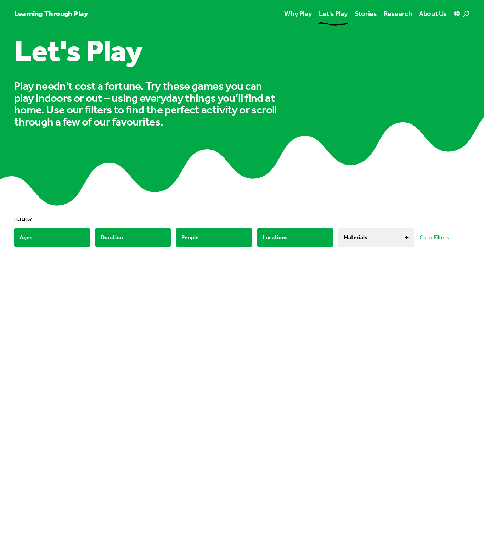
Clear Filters (434, 237)
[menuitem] (333, 13)
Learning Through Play (51, 13)
